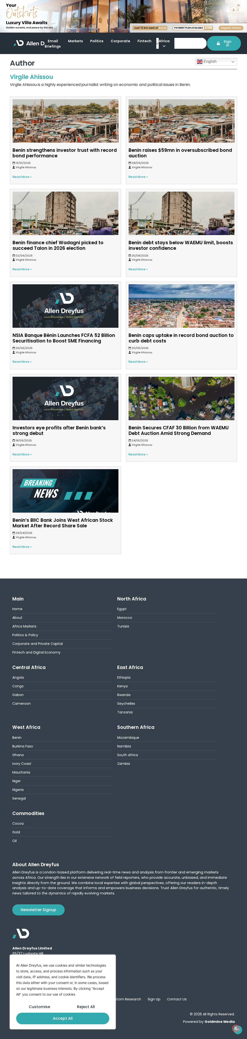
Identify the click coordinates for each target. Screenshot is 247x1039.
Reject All (86, 1007)
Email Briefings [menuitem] (53, 44)
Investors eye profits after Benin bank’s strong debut (59, 431)
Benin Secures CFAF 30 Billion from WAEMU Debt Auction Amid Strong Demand (179, 431)
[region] (63, 992)
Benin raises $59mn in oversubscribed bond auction (180, 153)
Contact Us (177, 999)
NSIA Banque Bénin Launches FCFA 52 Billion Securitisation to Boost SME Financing (64, 338)
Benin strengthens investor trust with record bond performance (65, 153)
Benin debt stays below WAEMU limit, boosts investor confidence (181, 245)
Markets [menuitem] (75, 41)
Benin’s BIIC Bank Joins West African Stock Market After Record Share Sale (63, 523)
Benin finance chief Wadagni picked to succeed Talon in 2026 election (58, 245)
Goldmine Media (220, 1021)
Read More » (22, 177)
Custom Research (125, 999)
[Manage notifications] (236, 1028)
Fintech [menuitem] (144, 41)
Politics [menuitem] (96, 41)
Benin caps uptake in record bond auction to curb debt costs (181, 338)
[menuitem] (166, 44)
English (210, 61)
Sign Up (154, 999)
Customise (39, 1007)
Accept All (63, 1018)
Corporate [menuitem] (120, 41)
